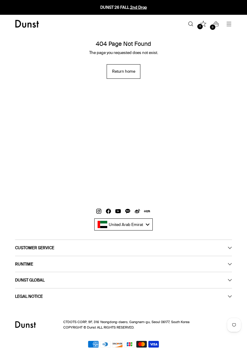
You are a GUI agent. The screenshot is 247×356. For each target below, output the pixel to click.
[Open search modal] (190, 24)
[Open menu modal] (229, 24)
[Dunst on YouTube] (118, 212)
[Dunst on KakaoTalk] (128, 212)
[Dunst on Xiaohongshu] (147, 212)
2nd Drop (138, 7)
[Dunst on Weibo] (138, 212)
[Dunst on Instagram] (99, 212)
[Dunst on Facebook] (109, 212)
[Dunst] (27, 24)
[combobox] (123, 224)
